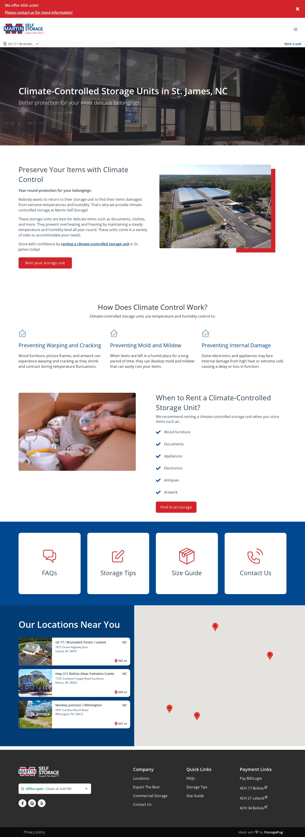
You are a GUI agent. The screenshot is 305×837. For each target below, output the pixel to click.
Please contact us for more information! (39, 12)
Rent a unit (292, 44)
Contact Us (142, 804)
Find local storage (176, 507)
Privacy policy (34, 832)
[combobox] (55, 788)
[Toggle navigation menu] (297, 29)
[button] (169, 709)
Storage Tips (196, 787)
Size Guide (195, 795)
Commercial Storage (150, 795)
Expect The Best (146, 787)
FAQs (190, 778)
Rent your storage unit (45, 262)
